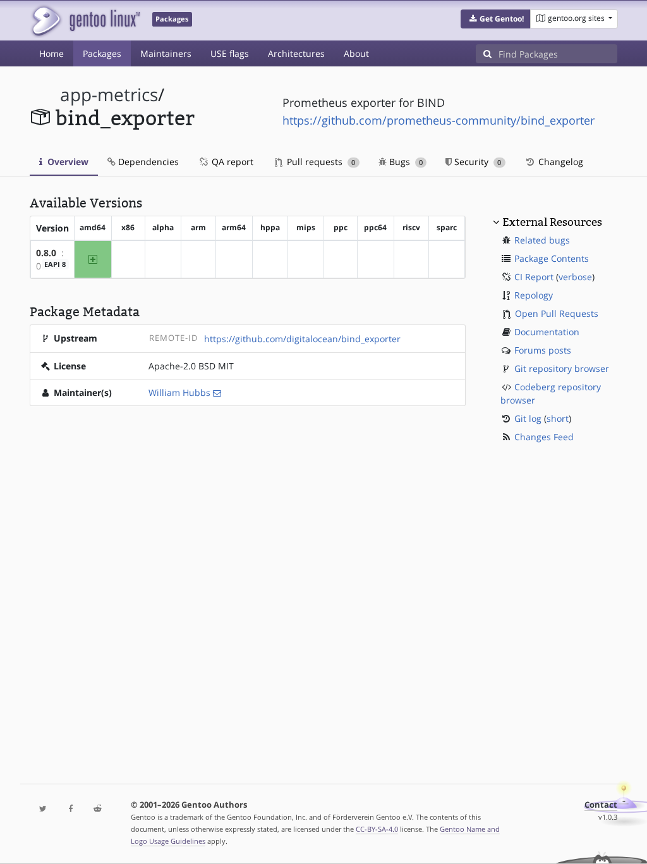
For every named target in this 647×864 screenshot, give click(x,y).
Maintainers (165, 53)
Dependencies (147, 162)
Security (476, 162)
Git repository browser (561, 368)
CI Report (533, 277)
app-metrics (109, 94)
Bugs (405, 162)
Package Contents (551, 258)
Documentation (546, 332)
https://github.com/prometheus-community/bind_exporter (438, 120)
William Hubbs (179, 392)
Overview (66, 162)
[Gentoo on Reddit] (97, 809)
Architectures (296, 53)
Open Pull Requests (556, 313)
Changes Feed (544, 437)
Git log (527, 418)
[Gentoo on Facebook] (70, 809)
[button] (496, 18)
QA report (231, 162)
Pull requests (319, 162)
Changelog (559, 162)
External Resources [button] (552, 222)
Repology (533, 295)
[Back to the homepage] (85, 20)
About (356, 53)
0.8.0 (46, 253)
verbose (575, 277)
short (558, 418)
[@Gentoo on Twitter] (43, 809)
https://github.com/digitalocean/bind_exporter (302, 339)
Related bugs (542, 240)
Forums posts (542, 350)
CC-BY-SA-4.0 (377, 829)
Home (51, 53)
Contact (600, 804)
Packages (102, 53)
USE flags (229, 53)
